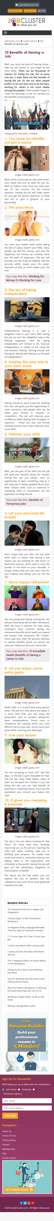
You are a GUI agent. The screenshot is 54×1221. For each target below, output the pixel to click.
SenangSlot (8, 893)
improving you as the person (19, 847)
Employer (27, 1089)
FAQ (4, 1153)
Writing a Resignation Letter (22, 1005)
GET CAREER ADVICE (17, 1189)
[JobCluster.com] (27, 22)
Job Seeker (11, 1089)
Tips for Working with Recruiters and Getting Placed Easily (26, 980)
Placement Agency (12, 1093)
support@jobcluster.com (28, 5)
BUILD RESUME (30, 11)
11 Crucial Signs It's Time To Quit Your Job (26, 938)
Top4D (34, 890)
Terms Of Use (9, 1135)
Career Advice (30, 41)
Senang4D (40, 890)
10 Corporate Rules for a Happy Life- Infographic (26, 911)
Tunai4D (29, 890)
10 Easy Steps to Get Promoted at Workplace (24, 920)
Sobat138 (15, 890)
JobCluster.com (12, 41)
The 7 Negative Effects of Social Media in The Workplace (27, 962)
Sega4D (22, 890)
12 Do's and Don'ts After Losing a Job (26, 945)
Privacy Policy (9, 1140)
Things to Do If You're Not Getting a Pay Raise (25, 971)
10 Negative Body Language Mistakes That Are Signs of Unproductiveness (26, 929)
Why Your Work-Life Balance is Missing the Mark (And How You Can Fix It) (27, 989)
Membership (8, 1149)
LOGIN (42, 10)
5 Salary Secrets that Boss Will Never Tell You (26, 953)
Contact (6, 1144)
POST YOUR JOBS (15, 11)
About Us (6, 1131)
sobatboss (8, 890)
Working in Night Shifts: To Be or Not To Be (26, 998)
